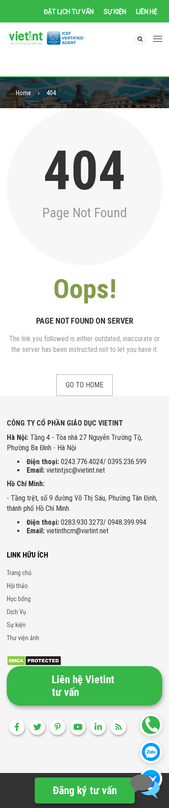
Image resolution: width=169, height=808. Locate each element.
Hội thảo (17, 585)
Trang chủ (19, 572)
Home (23, 93)
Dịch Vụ (16, 611)
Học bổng (19, 598)
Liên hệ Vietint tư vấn (83, 685)
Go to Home (84, 385)
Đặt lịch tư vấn (69, 11)
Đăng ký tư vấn (85, 790)
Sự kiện (115, 11)
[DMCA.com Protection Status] (34, 660)
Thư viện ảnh (23, 637)
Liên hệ (146, 11)
